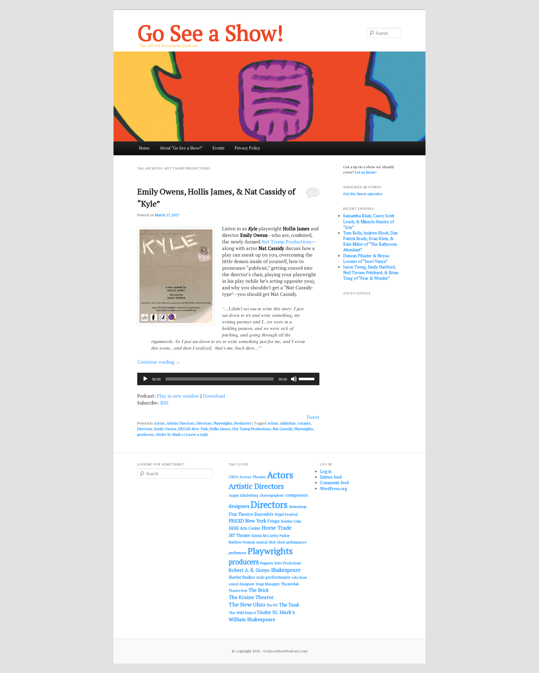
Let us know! (365, 172)
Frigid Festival (286, 514)
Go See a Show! (210, 32)
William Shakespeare (252, 619)
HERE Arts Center (244, 528)
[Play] (145, 379)
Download (214, 396)
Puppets (266, 563)
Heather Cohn (291, 521)
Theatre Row (238, 590)
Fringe (273, 521)
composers (296, 495)
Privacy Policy (247, 148)
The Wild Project (242, 612)
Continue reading (158, 362)
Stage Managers (267, 584)
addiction (288, 423)
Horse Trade (277, 527)
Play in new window (178, 396)
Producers (242, 423)
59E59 (233, 477)
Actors (159, 423)
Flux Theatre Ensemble (251, 514)
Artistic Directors (181, 423)
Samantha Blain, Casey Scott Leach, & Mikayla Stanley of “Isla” (368, 221)
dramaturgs (298, 506)
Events (218, 148)
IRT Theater (239, 535)
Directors (204, 423)
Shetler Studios (242, 577)
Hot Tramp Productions (286, 241)
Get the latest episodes (362, 193)
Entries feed (331, 477)
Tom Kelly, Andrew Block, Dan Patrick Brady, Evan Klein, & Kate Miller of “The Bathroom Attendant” (370, 241)
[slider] (307, 378)
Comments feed (334, 482)
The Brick (259, 590)
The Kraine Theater (251, 597)
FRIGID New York (193, 428)
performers (237, 552)
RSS (164, 403)
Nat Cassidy (283, 428)
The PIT (272, 605)
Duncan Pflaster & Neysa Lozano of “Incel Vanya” (366, 258)
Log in (326, 471)
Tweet (312, 417)
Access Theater (252, 476)
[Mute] (294, 379)
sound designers (242, 584)
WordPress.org (333, 488)
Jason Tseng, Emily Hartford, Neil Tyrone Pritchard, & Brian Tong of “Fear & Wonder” (370, 272)
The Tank (289, 605)
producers (145, 434)
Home (144, 148)
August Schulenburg (243, 495)
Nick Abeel (277, 542)
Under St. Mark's (169, 434)
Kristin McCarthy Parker (270, 535)
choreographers (272, 495)
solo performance (273, 577)
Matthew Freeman (242, 542)
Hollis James (220, 428)
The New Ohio (247, 604)
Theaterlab (290, 584)
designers (239, 506)
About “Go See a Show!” (181, 148)
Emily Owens (165, 428)
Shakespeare (286, 570)
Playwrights (223, 423)
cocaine (304, 423)
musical (262, 542)
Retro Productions (287, 563)
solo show (299, 577)
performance (296, 542)
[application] (228, 379)
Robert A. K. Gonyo (249, 570)
